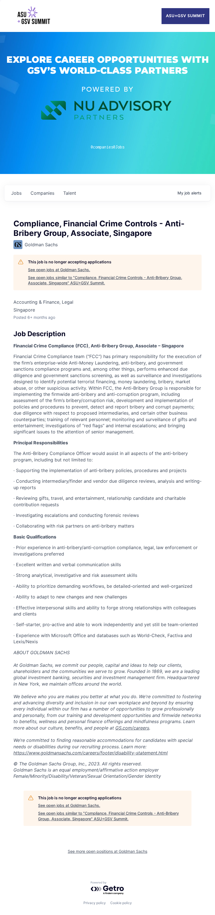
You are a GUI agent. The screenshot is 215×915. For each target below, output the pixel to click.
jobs (16, 193)
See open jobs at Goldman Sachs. (59, 269)
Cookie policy (121, 903)
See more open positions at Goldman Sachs (107, 851)
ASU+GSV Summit (185, 16)
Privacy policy (94, 903)
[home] (33, 16)
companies (42, 193)
